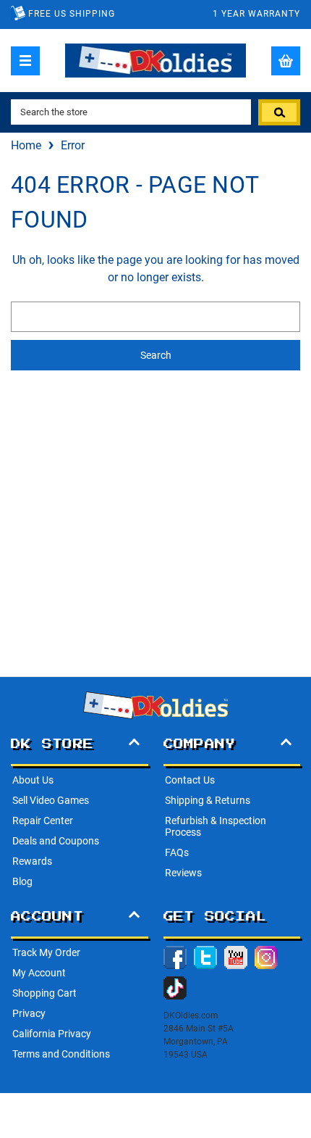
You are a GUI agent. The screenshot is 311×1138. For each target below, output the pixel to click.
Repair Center (42, 820)
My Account (39, 973)
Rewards (32, 861)
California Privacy (51, 1033)
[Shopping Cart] (285, 60)
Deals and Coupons (55, 841)
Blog (22, 881)
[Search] (279, 112)
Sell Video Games (50, 800)
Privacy (29, 1013)
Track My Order (46, 952)
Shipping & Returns (207, 800)
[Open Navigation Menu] (25, 60)
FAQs (177, 852)
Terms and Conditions (61, 1054)
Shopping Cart (44, 993)
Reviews (183, 873)
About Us (33, 780)
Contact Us (190, 780)
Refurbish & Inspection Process (215, 826)
